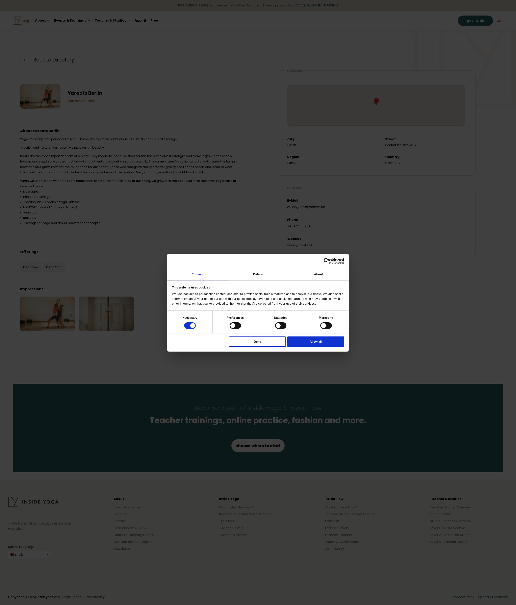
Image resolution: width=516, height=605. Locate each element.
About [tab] (318, 274)
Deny (257, 341)
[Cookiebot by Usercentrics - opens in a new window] (326, 261)
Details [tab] (258, 274)
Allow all (316, 341)
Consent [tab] (197, 274)
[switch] (235, 325)
